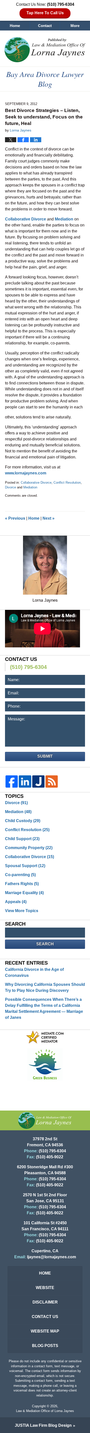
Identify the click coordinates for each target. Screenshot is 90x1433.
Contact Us (45, 1317)
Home (15, 25)
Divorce (10, 487)
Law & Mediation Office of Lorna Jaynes (45, 1411)
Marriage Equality (24, 893)
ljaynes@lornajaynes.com (51, 1257)
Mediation (30, 487)
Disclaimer (45, 1302)
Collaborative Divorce (36, 482)
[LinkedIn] (25, 781)
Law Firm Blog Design (43, 1425)
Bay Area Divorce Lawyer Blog (45, 49)
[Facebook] (11, 781)
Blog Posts (45, 1346)
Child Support (22, 839)
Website (45, 1288)
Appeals (15, 902)
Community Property (28, 848)
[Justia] (38, 781)
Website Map (45, 1331)
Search (45, 944)
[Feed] (51, 781)
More (75, 25)
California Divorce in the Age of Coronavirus (34, 972)
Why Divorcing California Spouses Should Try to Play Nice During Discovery (45, 987)
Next (48, 518)
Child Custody (22, 821)
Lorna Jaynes (45, 600)
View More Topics (21, 911)
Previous (15, 518)
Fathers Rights (22, 884)
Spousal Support (25, 866)
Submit (45, 756)
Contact (45, 25)
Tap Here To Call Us (45, 13)
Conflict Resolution (67, 482)
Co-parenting (20, 875)
